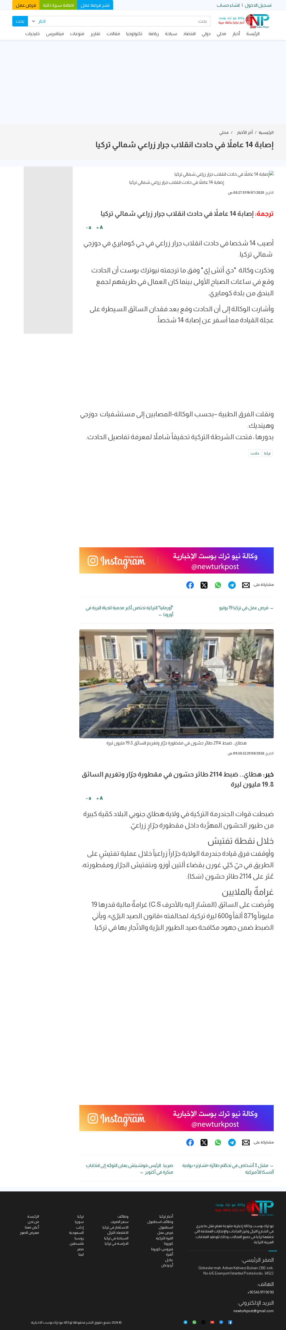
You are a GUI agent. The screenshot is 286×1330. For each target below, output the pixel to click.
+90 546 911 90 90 (260, 1292)
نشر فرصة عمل (95, 5)
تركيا (267, 453)
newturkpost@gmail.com (253, 1311)
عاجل (169, 1260)
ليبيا (81, 1254)
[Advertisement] (143, 82)
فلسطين (77, 1243)
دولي (206, 33)
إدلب (80, 1227)
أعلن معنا (32, 1227)
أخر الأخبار (245, 132)
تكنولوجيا (134, 33)
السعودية (76, 1232)
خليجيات (32, 33)
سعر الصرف (119, 1222)
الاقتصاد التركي (117, 1232)
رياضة (154, 33)
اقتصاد (189, 33)
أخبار (236, 33)
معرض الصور (29, 1232)
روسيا (79, 1238)
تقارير (95, 33)
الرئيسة (252, 33)
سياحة (171, 33)
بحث (20, 21)
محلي (221, 33)
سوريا (79, 1222)
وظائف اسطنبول (160, 1222)
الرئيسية (266, 132)
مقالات (113, 33)
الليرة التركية (164, 1238)
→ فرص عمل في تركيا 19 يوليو (246, 607)
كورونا (168, 1243)
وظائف (123, 1216)
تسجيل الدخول (258, 5)
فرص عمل (26, 5)
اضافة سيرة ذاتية (58, 5)
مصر (80, 1249)
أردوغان (167, 1265)
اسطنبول (166, 1227)
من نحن (33, 1222)
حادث (255, 453)
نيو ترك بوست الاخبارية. (46, 1322)
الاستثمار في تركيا (115, 1227)
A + (99, 227)
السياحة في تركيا (116, 1238)
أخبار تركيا (166, 1216)
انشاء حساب (228, 5)
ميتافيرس (55, 33)
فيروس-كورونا (162, 1249)
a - (88, 227)
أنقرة (169, 1254)
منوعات (77, 33)
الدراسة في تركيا (116, 1243)
